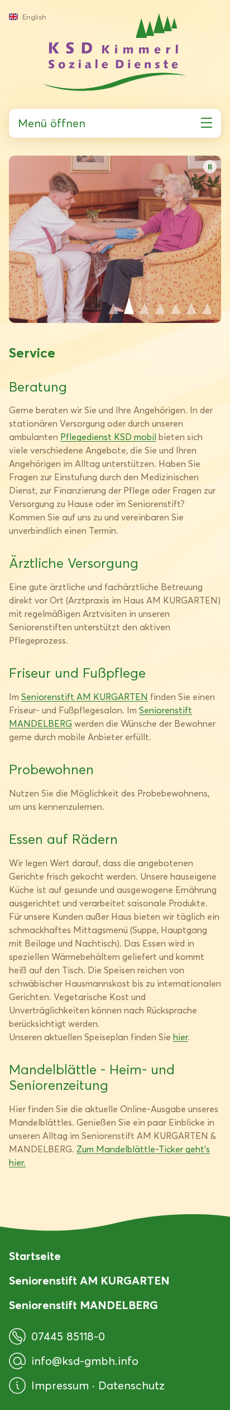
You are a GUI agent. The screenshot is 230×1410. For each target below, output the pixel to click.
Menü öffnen (51, 123)
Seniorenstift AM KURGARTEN (84, 697)
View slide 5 (176, 305)
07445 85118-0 (68, 1336)
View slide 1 (113, 305)
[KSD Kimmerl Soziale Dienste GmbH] (115, 52)
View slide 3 (145, 305)
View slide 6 (191, 305)
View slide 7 (207, 305)
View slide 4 (160, 305)
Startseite (35, 1256)
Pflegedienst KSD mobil (108, 437)
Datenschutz (131, 1385)
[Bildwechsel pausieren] (210, 166)
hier (180, 1037)
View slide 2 (129, 305)
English (34, 16)
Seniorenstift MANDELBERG (83, 1305)
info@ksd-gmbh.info (84, 1361)
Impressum (61, 1385)
